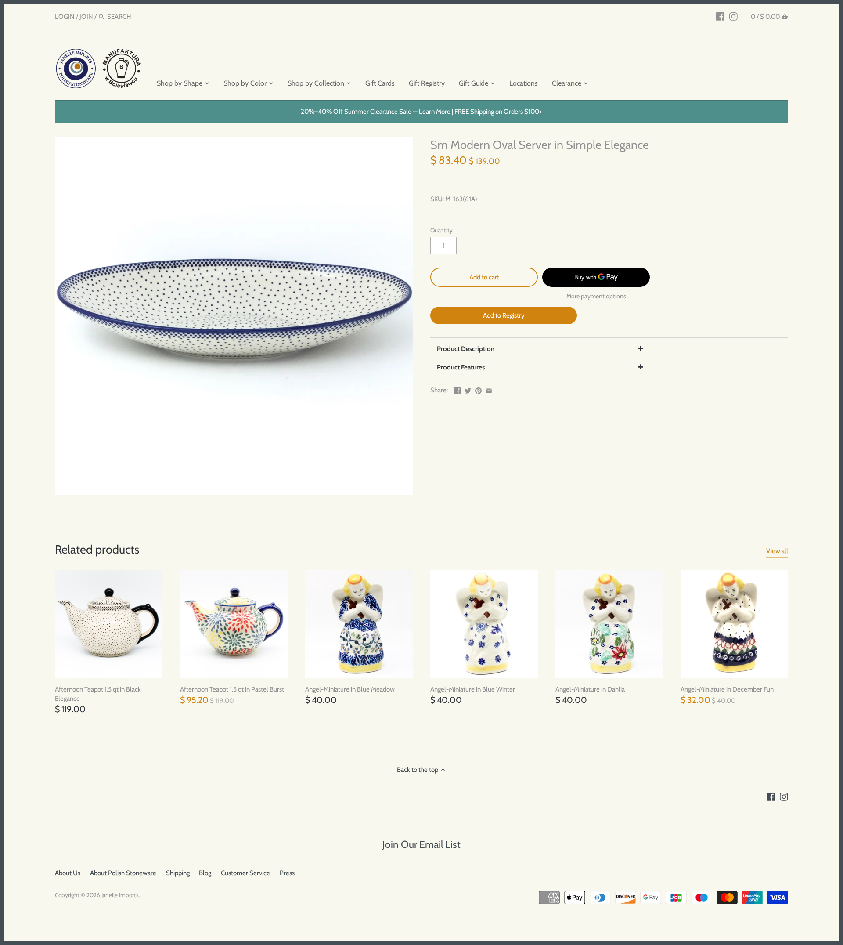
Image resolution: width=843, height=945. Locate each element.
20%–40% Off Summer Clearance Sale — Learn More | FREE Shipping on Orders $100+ (421, 112)
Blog (205, 873)
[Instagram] (733, 16)
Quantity (441, 230)
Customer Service (245, 873)
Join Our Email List (421, 844)
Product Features (461, 367)
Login (65, 17)
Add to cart (484, 277)
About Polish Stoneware (123, 873)
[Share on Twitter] (468, 389)
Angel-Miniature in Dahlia (590, 689)
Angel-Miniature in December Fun (727, 689)
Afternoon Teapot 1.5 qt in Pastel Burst (232, 689)
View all (777, 551)
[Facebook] (720, 16)
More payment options (596, 296)
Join (86, 17)
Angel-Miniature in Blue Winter (472, 689)
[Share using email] (489, 389)
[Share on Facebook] (457, 389)
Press (287, 873)
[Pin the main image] (478, 389)
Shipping (178, 873)
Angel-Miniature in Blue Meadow (350, 689)
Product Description (465, 349)
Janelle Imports (120, 894)
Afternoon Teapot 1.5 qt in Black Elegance (98, 693)
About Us (67, 873)
